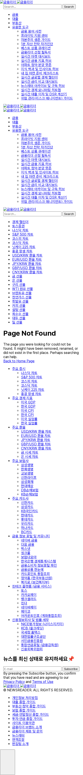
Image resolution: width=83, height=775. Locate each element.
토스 (24, 590)
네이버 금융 (29, 540)
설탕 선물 (18, 310)
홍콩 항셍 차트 (22, 251)
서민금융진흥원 (32, 641)
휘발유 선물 (20, 301)
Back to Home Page (19, 361)
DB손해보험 (30, 490)
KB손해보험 (29, 494)
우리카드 (27, 524)
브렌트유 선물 (22, 293)
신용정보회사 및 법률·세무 (30, 620)
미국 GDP (28, 402)
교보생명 (27, 473)
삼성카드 (27, 507)
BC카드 (26, 532)
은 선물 (17, 280)
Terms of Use (42, 682)
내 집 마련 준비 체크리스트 (40, 73)
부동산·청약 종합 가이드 (29, 706)
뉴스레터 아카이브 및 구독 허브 (43, 86)
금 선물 (17, 276)
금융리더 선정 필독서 (36, 52)
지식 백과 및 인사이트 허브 (40, 69)
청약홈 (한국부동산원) (36, 578)
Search (69, 6)
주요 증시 (18, 369)
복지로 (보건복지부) (35, 582)
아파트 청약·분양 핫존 (36, 65)
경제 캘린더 (20, 222)
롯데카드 (27, 519)
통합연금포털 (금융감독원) (40, 645)
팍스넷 (25, 549)
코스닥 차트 (20, 243)
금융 (15, 15)
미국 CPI (27, 411)
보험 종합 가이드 (24, 710)
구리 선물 (18, 285)
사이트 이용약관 (23, 723)
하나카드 (27, 528)
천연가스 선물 (22, 297)
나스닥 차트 (20, 230)
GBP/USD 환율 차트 (27, 268)
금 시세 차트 (29, 452)
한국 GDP (28, 406)
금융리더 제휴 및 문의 (27, 731)
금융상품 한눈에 (32, 570)
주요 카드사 (20, 498)
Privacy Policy (14, 682)
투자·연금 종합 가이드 (27, 719)
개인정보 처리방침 (25, 698)
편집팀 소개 (20, 744)
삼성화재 (27, 482)
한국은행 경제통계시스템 (38, 561)
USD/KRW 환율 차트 (27, 255)
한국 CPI (27, 415)
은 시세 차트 (29, 457)
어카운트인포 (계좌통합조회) (41, 616)
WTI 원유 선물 (22, 289)
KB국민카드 (29, 511)
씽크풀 (25, 553)
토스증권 (18, 226)
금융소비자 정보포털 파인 (39, 565)
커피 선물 (18, 305)
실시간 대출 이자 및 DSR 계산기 (44, 94)
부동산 (16, 23)
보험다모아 (29, 557)
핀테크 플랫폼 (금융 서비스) (32, 586)
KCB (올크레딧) (32, 628)
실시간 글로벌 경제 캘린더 (39, 77)
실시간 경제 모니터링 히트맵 (41, 90)
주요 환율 (18, 427)
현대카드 (27, 515)
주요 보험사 (20, 461)
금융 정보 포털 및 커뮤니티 (31, 536)
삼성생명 (27, 465)
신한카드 (27, 503)
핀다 (24, 603)
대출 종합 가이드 (24, 702)
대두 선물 (18, 318)
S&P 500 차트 (22, 234)
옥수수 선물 (20, 314)
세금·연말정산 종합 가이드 (30, 714)
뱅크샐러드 (29, 599)
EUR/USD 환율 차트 (27, 259)
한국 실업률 (29, 423)
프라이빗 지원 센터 (34, 35)
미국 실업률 (29, 419)
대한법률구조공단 (33, 636)
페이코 (25, 611)
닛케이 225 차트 (23, 247)
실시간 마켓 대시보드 (36, 56)
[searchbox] (32, 6)
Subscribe (71, 669)
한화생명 (27, 469)
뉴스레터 (18, 735)
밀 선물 (17, 322)
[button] (7, 762)
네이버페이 (29, 607)
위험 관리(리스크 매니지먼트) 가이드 (47, 98)
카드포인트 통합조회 (35, 574)
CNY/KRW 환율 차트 (27, 272)
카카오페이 (29, 595)
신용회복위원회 (32, 649)
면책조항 (18, 740)
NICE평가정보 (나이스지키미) (42, 624)
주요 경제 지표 (22, 398)
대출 (15, 19)
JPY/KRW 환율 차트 (26, 264)
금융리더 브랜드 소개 (27, 727)
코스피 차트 (20, 239)
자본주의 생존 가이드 (36, 40)
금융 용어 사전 (31, 31)
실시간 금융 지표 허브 (36, 61)
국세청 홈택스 (31, 632)
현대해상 (27, 486)
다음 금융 (27, 544)
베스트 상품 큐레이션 (36, 48)
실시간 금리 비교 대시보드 (39, 82)
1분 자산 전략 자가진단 (37, 44)
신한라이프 (29, 477)
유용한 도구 (20, 27)
